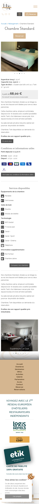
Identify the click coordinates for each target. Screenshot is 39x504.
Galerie (19, 377)
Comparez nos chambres (19, 265)
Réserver (19, 36)
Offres (19, 372)
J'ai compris (17, 496)
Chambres (19, 367)
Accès (19, 382)
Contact (19, 384)
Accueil (3, 24)
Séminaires (19, 369)
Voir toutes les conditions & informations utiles (17, 174)
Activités (19, 374)
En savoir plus (7, 141)
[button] (15, 73)
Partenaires (19, 379)
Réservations (19, 390)
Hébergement (13, 24)
